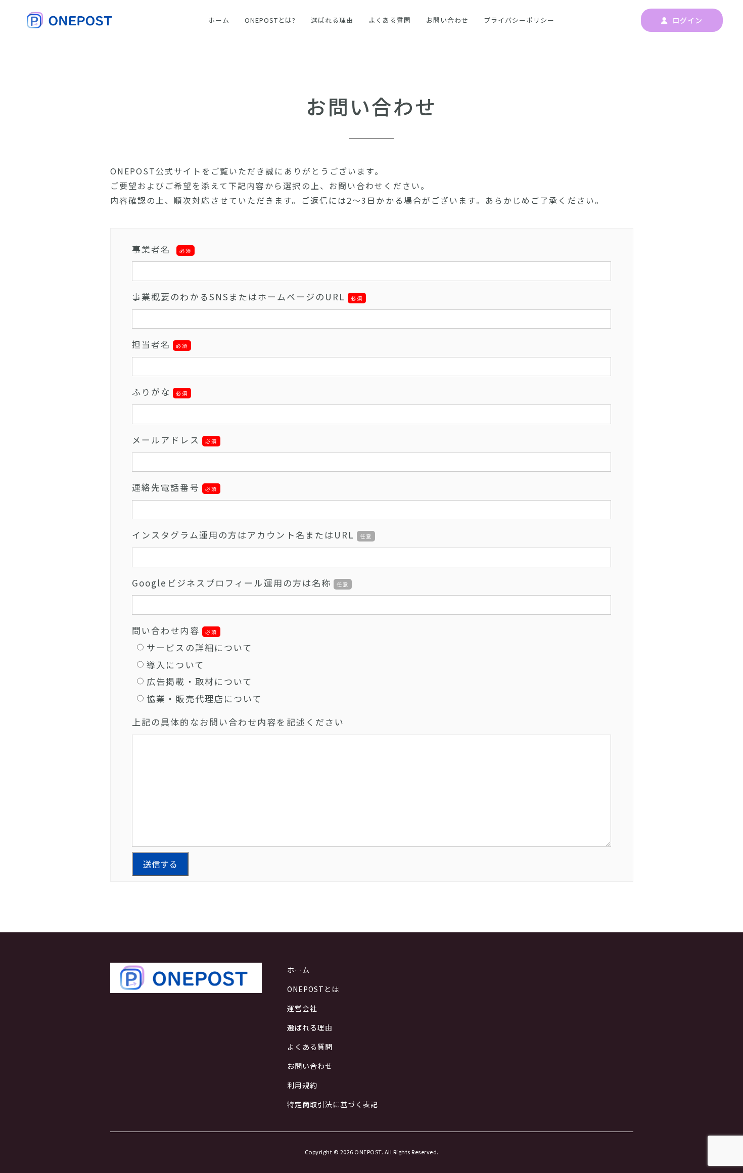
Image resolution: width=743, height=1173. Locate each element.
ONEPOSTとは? (270, 20)
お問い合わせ (447, 20)
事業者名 (162, 249)
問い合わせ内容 (166, 630)
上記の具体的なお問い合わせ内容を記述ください (238, 721)
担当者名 (151, 344)
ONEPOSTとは (313, 989)
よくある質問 (389, 20)
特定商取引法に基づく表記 (332, 1104)
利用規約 (302, 1085)
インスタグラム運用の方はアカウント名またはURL (252, 534)
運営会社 (302, 1008)
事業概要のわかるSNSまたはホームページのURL (247, 296)
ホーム (218, 20)
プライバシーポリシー (519, 20)
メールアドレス (166, 439)
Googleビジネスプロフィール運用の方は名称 (240, 582)
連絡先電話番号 (166, 487)
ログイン (686, 20)
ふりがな (151, 391)
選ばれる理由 (332, 20)
